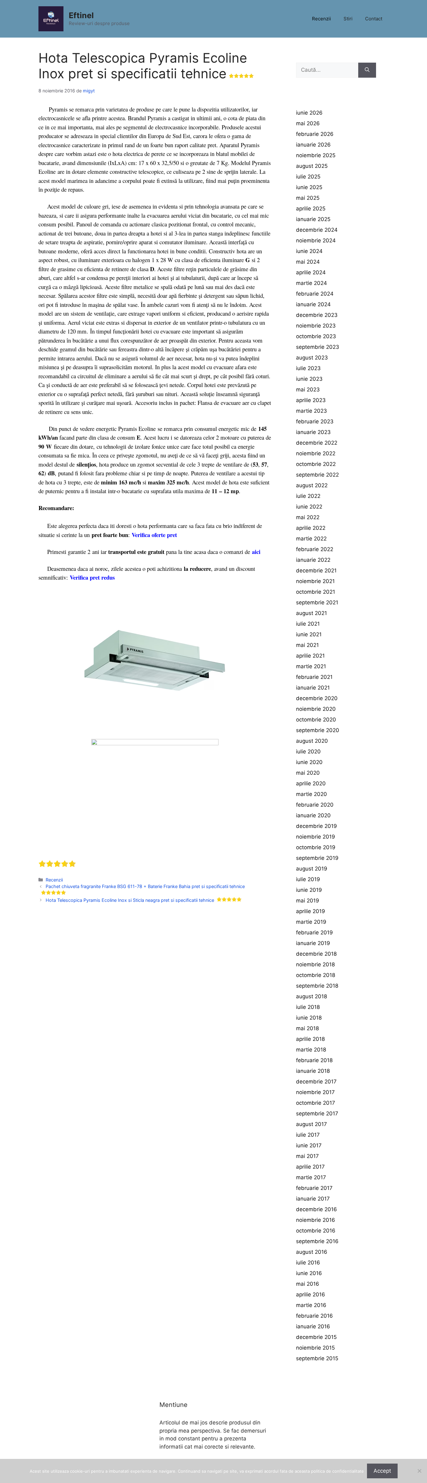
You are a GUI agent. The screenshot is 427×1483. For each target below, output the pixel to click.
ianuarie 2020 (313, 815)
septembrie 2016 (317, 1241)
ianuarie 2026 (313, 145)
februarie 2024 (315, 294)
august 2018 (311, 996)
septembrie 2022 (317, 475)
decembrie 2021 (316, 570)
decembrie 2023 (317, 315)
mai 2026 (308, 123)
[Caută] (367, 70)
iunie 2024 (309, 251)
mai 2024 (308, 262)
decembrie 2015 (316, 1337)
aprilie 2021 (310, 656)
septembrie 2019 (317, 858)
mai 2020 (308, 773)
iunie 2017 (309, 1145)
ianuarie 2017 (313, 1199)
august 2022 (312, 485)
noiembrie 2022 (315, 453)
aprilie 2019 (310, 911)
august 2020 (312, 741)
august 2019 (311, 869)
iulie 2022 (308, 496)
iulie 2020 (308, 751)
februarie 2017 (314, 1188)
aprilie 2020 (311, 783)
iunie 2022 (309, 507)
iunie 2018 (309, 1018)
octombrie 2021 (315, 592)
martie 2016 (311, 1305)
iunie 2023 (309, 379)
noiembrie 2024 (316, 240)
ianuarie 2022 (313, 560)
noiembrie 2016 (315, 1220)
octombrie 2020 (316, 719)
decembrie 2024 (317, 230)
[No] (419, 1471)
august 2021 (311, 613)
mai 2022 (307, 517)
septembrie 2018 (317, 986)
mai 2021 (307, 645)
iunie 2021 (309, 634)
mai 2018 (307, 1028)
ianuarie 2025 (313, 219)
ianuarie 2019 (313, 943)
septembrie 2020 (317, 730)
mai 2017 (307, 1156)
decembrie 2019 (316, 826)
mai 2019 (307, 900)
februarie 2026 (315, 134)
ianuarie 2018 (313, 1071)
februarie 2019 (314, 932)
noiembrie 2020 (316, 709)
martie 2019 (311, 922)
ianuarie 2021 (313, 688)
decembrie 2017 (316, 1081)
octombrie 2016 (315, 1230)
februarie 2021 (314, 677)
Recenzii (321, 19)
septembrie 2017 (317, 1113)
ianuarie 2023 (313, 432)
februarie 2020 (315, 805)
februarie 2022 (314, 549)
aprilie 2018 (310, 1039)
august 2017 (311, 1124)
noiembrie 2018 (315, 964)
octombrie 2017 (315, 1103)
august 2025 (312, 166)
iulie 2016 (308, 1262)
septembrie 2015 (317, 1358)
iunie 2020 (309, 762)
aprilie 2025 (310, 208)
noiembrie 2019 (315, 837)
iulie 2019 (308, 879)
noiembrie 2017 (315, 1092)
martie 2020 (311, 794)
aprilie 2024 (311, 272)
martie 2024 (311, 283)
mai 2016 (307, 1284)
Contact (373, 19)
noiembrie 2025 (315, 155)
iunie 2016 (309, 1273)
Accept (382, 1471)
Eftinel (81, 15)
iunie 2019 (309, 890)
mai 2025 (307, 198)
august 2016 (311, 1252)
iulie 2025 (308, 176)
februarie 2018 (314, 1060)
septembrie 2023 (317, 347)
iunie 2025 (309, 187)
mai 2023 (308, 389)
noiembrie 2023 (316, 326)
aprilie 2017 (310, 1167)
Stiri (348, 19)
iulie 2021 (308, 624)
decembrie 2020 (317, 698)
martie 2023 (311, 411)
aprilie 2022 (310, 528)
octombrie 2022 (316, 464)
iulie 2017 (308, 1135)
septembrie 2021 (317, 602)
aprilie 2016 (310, 1294)
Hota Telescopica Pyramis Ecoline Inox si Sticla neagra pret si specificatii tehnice (130, 900)
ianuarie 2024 (313, 304)
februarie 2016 (314, 1316)
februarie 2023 (315, 421)
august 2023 (312, 357)
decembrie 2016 (316, 1209)
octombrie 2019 (315, 847)
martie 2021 (311, 666)
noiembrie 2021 (315, 581)
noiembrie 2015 (315, 1348)
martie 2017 (311, 1177)
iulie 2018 (308, 1007)
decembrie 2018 (316, 954)
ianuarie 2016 (313, 1326)
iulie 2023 (308, 368)
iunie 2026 (309, 113)
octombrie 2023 (316, 336)
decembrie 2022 (316, 443)
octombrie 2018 (315, 975)
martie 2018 (311, 1049)
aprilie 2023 (311, 400)
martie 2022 (311, 538)
